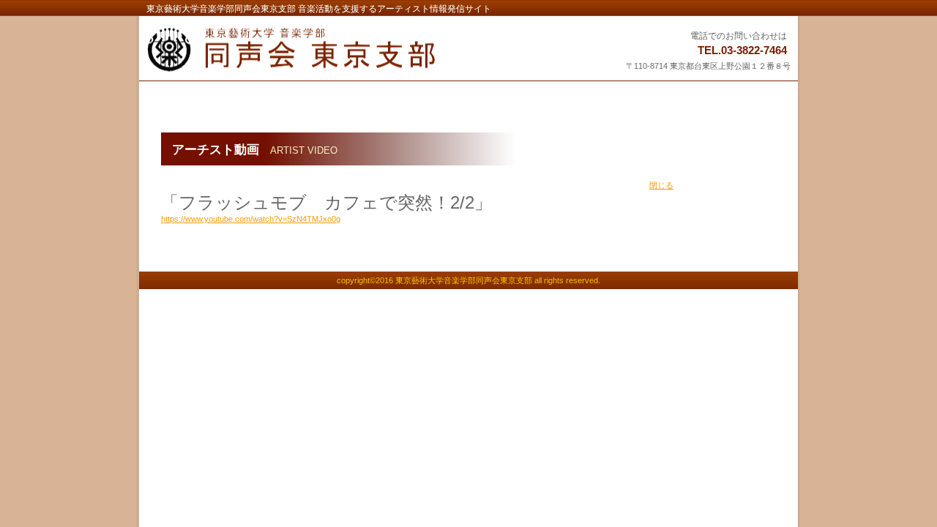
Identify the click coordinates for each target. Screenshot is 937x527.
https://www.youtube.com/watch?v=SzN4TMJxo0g (250, 218)
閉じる (661, 185)
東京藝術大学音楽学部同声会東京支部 (327, 49)
